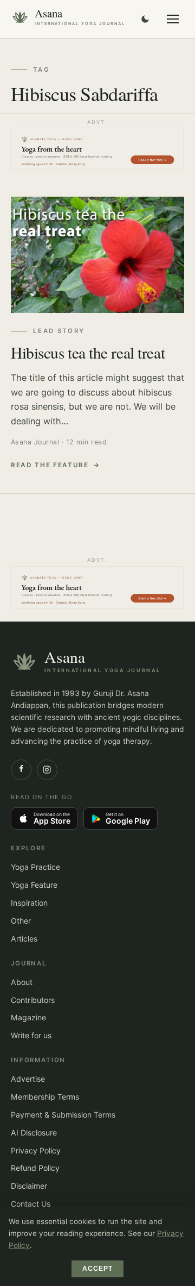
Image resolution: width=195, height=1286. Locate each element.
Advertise (28, 1078)
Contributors (33, 1000)
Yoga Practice (35, 866)
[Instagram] (47, 770)
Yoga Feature (34, 884)
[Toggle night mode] (145, 19)
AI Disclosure (34, 1132)
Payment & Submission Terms (63, 1114)
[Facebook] (21, 770)
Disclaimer (29, 1185)
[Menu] (172, 19)
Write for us (31, 1035)
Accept (97, 1268)
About (21, 982)
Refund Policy (35, 1167)
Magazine (28, 1017)
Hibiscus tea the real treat (88, 352)
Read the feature (50, 465)
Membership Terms (45, 1096)
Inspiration (29, 902)
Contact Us (30, 1203)
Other (21, 920)
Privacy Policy (36, 1150)
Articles (24, 938)
